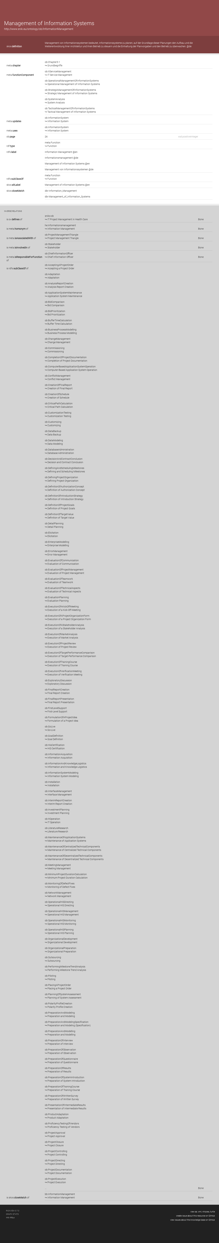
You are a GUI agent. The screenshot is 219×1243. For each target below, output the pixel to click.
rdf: (11, 146)
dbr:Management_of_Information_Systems (67, 196)
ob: (11, 136)
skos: (14, 46)
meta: (14, 65)
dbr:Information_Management (61, 190)
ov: (14, 219)
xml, (200, 1212)
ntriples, (206, 1212)
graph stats (12, 1214)
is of (14, 219)
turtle (212, 1212)
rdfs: (11, 152)
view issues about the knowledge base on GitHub (192, 1220)
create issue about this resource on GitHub (195, 1216)
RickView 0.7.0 (12, 1211)
